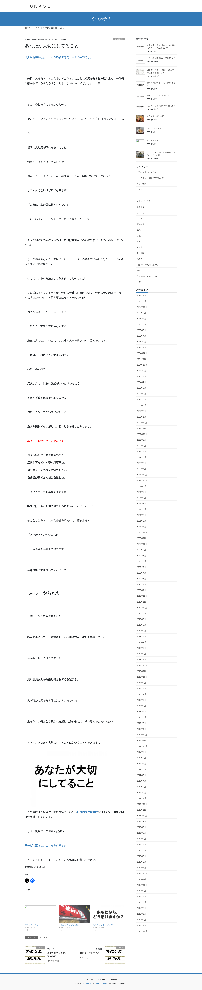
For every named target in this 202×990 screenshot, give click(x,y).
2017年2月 (141, 792)
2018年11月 (142, 671)
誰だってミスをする (33, 925)
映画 (139, 241)
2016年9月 (141, 821)
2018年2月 (141, 723)
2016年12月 (142, 804)
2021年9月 (141, 486)
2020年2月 (141, 584)
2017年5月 (141, 775)
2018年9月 (141, 683)
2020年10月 (142, 544)
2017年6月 (141, 769)
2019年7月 (141, 625)
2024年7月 (141, 382)
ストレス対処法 (143, 201)
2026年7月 (141, 295)
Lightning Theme (101, 983)
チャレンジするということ (158, 95)
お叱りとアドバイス (89, 953)
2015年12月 (142, 873)
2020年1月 (141, 590)
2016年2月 (141, 862)
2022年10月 (142, 434)
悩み (139, 230)
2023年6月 (141, 394)
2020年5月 (141, 567)
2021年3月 (141, 521)
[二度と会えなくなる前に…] (74, 914)
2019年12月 (142, 596)
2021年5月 (141, 509)
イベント (140, 195)
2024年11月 (142, 359)
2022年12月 (142, 423)
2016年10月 (142, 816)
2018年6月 (141, 700)
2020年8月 (141, 555)
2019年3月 (141, 648)
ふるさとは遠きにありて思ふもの (161, 106)
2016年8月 (141, 827)
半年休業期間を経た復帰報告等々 (161, 58)
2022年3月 (141, 457)
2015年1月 (141, 925)
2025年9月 (141, 313)
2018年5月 (141, 706)
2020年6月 (141, 561)
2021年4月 (141, 515)
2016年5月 (141, 844)
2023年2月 (141, 411)
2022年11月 (142, 428)
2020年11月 (142, 538)
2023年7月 (141, 388)
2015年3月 (141, 914)
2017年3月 (141, 787)
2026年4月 (141, 301)
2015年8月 (141, 896)
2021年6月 (141, 503)
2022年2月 (141, 463)
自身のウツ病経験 (87, 812)
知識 (139, 270)
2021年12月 (142, 474)
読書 (139, 282)
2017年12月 (142, 735)
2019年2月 (141, 654)
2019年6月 (141, 631)
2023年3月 (141, 405)
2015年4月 (141, 908)
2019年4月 (141, 642)
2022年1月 (141, 469)
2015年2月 (141, 920)
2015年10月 (142, 885)
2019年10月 (142, 607)
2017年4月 (141, 781)
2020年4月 (141, 573)
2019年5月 (141, 636)
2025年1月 (141, 347)
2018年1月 (141, 729)
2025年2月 (141, 342)
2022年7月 (141, 446)
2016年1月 (141, 868)
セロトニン (141, 207)
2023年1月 (141, 417)
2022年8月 (141, 440)
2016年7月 (141, 833)
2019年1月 (141, 659)
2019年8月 (141, 619)
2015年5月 (141, 902)
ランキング (141, 218)
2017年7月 (141, 763)
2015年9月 (141, 891)
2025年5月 (141, 330)
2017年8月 (141, 758)
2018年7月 (141, 694)
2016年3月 (141, 856)
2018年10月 (142, 677)
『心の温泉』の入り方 (146, 172)
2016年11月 (142, 810)
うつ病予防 (118, 39)
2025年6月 (141, 324)
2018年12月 (142, 665)
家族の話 (140, 224)
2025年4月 (141, 336)
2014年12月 (142, 931)
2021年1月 (141, 526)
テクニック (141, 213)
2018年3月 (141, 717)
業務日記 (140, 253)
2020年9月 (141, 550)
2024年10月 (142, 365)
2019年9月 (141, 613)
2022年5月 (141, 451)
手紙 (139, 236)
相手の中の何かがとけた (147, 265)
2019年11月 (142, 602)
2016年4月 (141, 850)
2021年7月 (141, 498)
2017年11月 (142, 740)
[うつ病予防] (35, 953)
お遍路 (139, 189)
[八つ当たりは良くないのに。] (108, 914)
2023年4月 (141, 399)
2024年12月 (142, 353)
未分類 (139, 247)
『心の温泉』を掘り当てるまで (150, 178)
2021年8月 (141, 492)
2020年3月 (141, 579)
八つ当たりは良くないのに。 (105, 925)
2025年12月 (142, 307)
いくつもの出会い (154, 128)
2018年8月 (141, 688)
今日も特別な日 (153, 140)
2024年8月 (141, 376)
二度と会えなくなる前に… (70, 925)
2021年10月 (142, 480)
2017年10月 (142, 746)
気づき (139, 259)
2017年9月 (141, 752)
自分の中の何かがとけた (147, 276)
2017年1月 (141, 798)
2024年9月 (141, 370)
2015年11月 (142, 879)
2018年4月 (141, 711)
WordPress (89, 983)
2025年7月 (141, 318)
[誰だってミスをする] (40, 914)
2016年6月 (141, 839)
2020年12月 (142, 532)
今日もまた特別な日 (155, 116)
